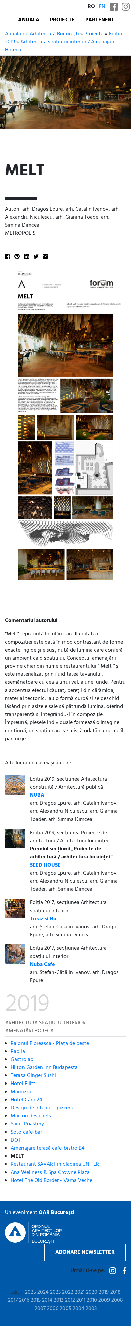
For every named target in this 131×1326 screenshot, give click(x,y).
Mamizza (21, 1092)
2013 (58, 1300)
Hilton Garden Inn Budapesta (44, 1067)
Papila (18, 1051)
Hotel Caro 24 (26, 1100)
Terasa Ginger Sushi (33, 1075)
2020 (91, 1292)
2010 (92, 1300)
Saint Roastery (27, 1124)
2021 (80, 1292)
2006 (52, 1308)
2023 (55, 1292)
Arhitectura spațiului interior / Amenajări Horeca (59, 46)
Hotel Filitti (24, 1083)
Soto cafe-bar (26, 1132)
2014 (47, 1300)
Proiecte (62, 20)
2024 (43, 1292)
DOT (16, 1140)
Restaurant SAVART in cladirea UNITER (55, 1164)
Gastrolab (22, 1059)
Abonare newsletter (85, 1252)
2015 (36, 1300)
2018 (115, 1292)
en (102, 6)
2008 (117, 1300)
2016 (24, 1300)
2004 (78, 1308)
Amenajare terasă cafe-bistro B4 (48, 1148)
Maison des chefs (31, 1116)
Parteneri (99, 20)
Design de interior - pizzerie (42, 1108)
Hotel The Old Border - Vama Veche (51, 1180)
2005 (65, 1308)
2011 (80, 1300)
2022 (67, 1292)
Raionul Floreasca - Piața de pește (50, 1043)
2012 (70, 1300)
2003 (91, 1308)
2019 (104, 1292)
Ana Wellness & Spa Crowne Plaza (50, 1172)
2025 (30, 1292)
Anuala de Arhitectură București (42, 34)
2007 (40, 1308)
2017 (13, 1300)
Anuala (28, 20)
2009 (104, 1300)
